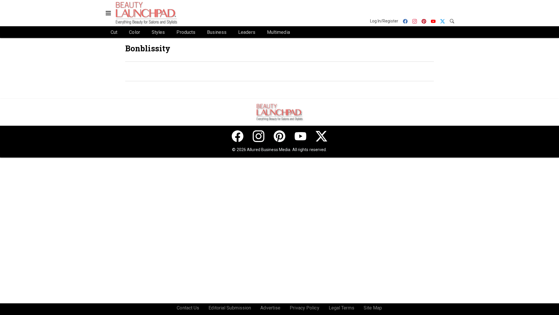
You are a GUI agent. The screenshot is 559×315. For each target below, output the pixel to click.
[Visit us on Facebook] (237, 136)
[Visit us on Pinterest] (279, 136)
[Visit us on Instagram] (258, 136)
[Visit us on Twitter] (321, 136)
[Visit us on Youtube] (300, 136)
